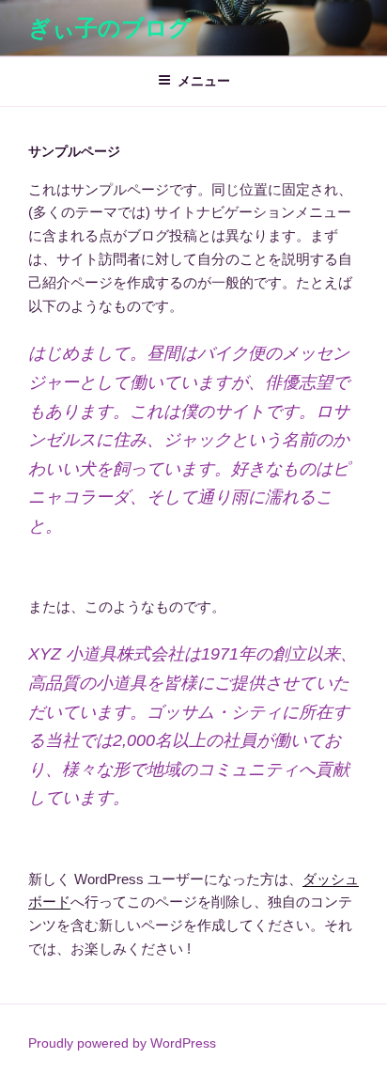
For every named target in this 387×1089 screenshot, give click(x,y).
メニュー (204, 80)
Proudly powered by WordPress (122, 1042)
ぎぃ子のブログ (110, 27)
